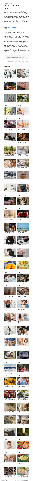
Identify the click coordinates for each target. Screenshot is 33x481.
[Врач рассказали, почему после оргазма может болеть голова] (10, 165)
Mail (1, 480)
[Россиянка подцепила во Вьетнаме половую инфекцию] (10, 113)
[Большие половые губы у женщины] (23, 75)
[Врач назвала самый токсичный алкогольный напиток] (23, 434)
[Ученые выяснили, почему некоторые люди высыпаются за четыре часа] (10, 332)
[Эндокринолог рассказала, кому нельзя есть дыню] (23, 267)
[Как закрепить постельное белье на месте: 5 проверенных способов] (10, 190)
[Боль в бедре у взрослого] (10, 242)
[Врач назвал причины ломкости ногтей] (10, 409)
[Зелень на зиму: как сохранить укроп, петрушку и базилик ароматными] (23, 100)
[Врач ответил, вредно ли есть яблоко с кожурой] (23, 216)
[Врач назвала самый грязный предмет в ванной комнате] (10, 293)
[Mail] (2, 1)
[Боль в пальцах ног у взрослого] (10, 344)
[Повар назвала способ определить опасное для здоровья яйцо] (23, 126)
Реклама (7, 480)
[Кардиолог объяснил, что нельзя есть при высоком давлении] (23, 139)
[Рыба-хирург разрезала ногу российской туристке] (23, 229)
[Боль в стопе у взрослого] (23, 344)
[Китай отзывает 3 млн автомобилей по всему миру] (10, 177)
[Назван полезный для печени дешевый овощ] (23, 447)
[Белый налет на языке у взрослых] (10, 447)
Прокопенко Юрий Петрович (13, 27)
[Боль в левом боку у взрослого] (10, 280)
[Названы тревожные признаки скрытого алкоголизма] (10, 357)
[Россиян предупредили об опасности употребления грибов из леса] (23, 280)
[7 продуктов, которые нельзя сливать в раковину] (10, 421)
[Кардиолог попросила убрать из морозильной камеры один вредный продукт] (10, 229)
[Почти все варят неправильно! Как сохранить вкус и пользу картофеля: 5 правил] (23, 460)
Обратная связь (28, 480)
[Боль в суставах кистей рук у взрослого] (23, 255)
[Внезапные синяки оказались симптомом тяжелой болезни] (23, 88)
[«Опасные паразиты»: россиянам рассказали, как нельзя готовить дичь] (10, 203)
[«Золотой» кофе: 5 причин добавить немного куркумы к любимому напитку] (10, 383)
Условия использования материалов (21, 480)
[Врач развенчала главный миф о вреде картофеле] (23, 332)
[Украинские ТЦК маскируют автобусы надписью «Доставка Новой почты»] (23, 357)
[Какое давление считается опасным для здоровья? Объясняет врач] (10, 75)
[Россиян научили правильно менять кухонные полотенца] (23, 421)
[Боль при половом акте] (10, 139)
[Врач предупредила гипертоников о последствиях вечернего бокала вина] (10, 319)
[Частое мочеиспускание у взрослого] (10, 306)
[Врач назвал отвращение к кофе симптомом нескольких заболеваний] (23, 306)
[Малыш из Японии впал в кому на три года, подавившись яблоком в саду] (23, 473)
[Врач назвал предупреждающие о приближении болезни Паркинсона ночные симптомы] (10, 434)
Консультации (6, 3)
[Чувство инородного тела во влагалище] (23, 165)
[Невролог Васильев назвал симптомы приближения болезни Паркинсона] (23, 396)
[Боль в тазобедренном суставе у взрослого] (23, 190)
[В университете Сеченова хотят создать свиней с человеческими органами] (23, 293)
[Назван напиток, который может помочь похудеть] (23, 203)
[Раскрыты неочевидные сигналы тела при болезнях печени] (23, 113)
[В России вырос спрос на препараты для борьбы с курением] (23, 383)
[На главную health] (5, 1)
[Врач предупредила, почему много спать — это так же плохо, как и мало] (23, 152)
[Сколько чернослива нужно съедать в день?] (23, 177)
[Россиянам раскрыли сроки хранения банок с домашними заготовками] (10, 396)
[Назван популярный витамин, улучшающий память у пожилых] (10, 152)
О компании (3, 480)
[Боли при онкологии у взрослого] (10, 255)
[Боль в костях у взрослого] (10, 460)
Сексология (10, 3)
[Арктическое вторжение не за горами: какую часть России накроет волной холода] (10, 370)
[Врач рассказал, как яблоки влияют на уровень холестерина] (10, 88)
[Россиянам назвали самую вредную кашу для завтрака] (10, 126)
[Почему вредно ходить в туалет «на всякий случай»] (23, 409)
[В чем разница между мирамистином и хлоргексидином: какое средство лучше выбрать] (23, 319)
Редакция (15, 480)
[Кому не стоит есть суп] (10, 267)
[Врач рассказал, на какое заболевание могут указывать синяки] (10, 100)
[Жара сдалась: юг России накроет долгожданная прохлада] (10, 473)
